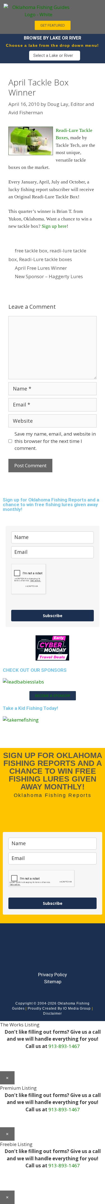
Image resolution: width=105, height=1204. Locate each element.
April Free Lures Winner (41, 268)
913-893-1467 (64, 1046)
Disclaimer (52, 1013)
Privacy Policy (52, 974)
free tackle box (31, 250)
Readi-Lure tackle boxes (45, 259)
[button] (89, 8)
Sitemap (52, 981)
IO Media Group (77, 1008)
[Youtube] (53, 952)
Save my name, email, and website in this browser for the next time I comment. (55, 441)
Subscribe (52, 615)
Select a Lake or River (53, 55)
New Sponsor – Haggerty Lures (49, 276)
